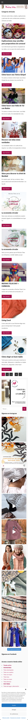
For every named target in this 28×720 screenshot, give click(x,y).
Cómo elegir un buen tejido (12, 357)
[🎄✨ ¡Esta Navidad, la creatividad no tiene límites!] (14, 429)
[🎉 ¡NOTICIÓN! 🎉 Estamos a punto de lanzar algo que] (14, 506)
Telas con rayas (8, 679)
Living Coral (6, 320)
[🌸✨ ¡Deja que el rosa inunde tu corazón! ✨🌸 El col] (14, 531)
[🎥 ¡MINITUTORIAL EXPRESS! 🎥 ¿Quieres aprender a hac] (14, 480)
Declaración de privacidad (15, 717)
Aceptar (14, 705)
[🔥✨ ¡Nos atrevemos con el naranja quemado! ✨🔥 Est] (14, 557)
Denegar (14, 709)
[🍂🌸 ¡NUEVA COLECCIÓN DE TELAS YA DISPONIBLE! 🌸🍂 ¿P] (14, 608)
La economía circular (10, 213)
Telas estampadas (8, 670)
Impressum (23, 717)
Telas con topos (8, 674)
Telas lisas (6, 677)
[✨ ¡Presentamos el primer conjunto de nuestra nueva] (14, 583)
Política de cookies (5, 717)
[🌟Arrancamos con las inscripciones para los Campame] (14, 454)
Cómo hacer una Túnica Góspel (14, 74)
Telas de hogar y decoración (11, 686)
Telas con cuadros (8, 672)
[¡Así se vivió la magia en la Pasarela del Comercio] (14, 634)
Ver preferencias (14, 714)
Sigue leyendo (6, 54)
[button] (25, 689)
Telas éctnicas (7, 681)
